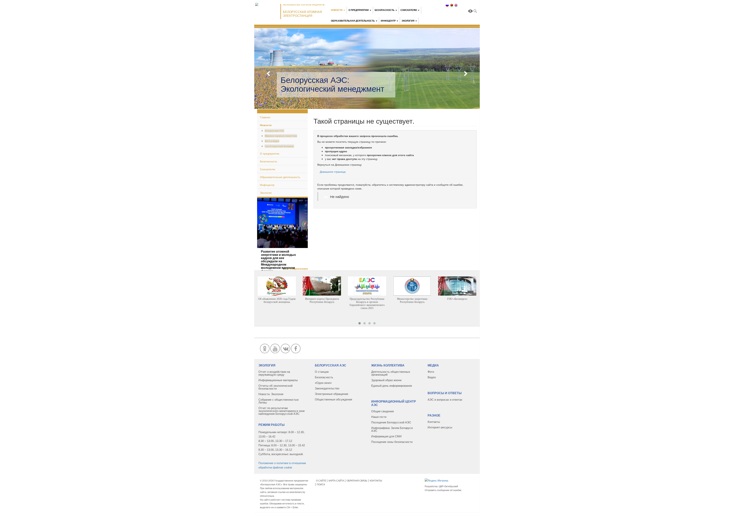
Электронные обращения (331, 393)
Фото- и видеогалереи (295, 268)
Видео (432, 377)
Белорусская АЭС (274, 130)
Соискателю (408, 10)
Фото (431, 371)
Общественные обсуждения (333, 399)
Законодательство (327, 388)
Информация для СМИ (386, 436)
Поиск (321, 484)
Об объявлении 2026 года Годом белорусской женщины (277, 300)
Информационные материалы (278, 380)
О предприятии (358, 10)
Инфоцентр (388, 20)
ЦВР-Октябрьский (448, 486)
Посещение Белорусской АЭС (391, 422)
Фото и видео (272, 141)
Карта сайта (336, 480)
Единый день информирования (391, 385)
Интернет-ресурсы (440, 427)
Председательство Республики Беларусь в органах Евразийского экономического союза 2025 (367, 303)
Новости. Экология (270, 394)
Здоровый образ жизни (386, 380)
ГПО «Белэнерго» (457, 298)
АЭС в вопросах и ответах (445, 399)
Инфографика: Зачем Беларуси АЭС (392, 429)
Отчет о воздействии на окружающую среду (274, 373)
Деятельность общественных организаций (390, 373)
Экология (408, 20)
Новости (337, 10)
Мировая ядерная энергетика (281, 135)
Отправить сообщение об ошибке (443, 490)
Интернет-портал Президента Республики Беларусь (322, 300)
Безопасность (385, 10)
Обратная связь (357, 480)
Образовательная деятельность (353, 20)
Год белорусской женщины (279, 146)
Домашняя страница (333, 171)
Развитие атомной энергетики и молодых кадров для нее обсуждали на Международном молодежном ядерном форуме (278, 261)
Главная (265, 117)
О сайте (321, 480)
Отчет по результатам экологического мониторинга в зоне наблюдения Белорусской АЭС (281, 410)
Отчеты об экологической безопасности (275, 387)
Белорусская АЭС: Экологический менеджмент (332, 84)
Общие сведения (382, 411)
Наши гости (378, 416)
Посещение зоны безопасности (391, 441)
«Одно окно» (323, 382)
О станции (322, 371)
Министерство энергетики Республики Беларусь (412, 300)
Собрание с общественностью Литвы (278, 401)
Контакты (434, 421)
